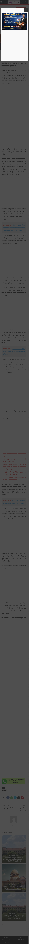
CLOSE (26, 10)
